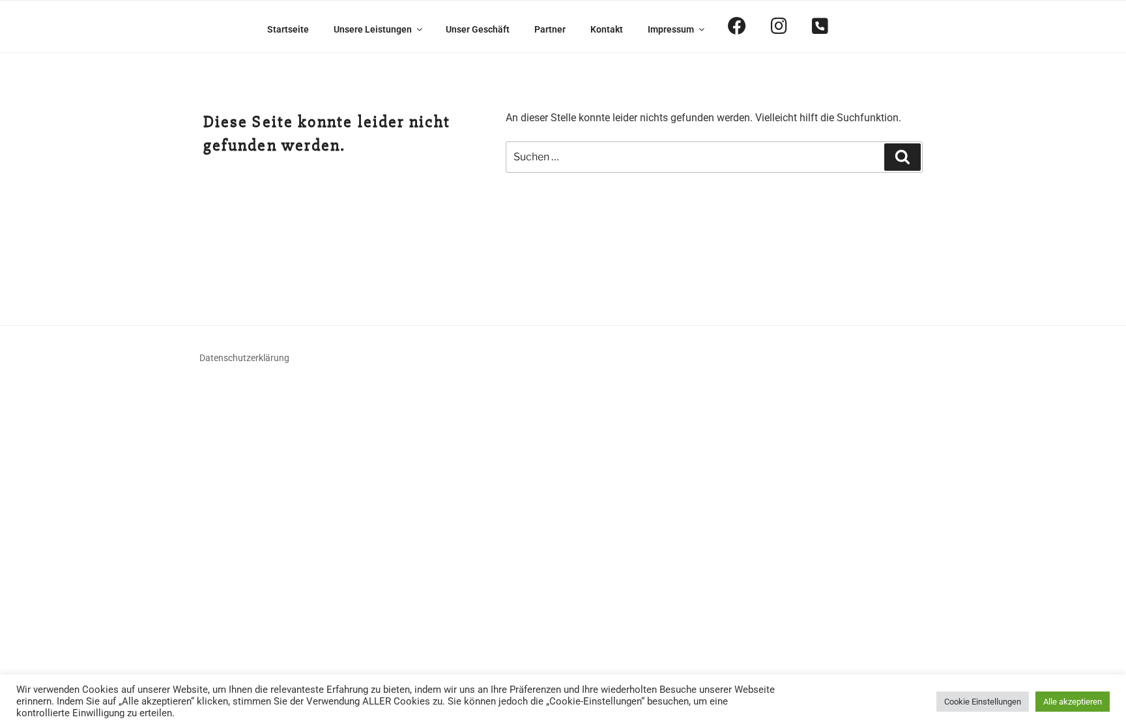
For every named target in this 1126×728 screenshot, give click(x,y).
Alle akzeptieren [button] (1072, 701)
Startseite (288, 29)
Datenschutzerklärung (244, 358)
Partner (550, 29)
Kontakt (606, 29)
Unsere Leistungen (373, 29)
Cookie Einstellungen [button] (982, 701)
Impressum (671, 29)
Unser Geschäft (478, 29)
